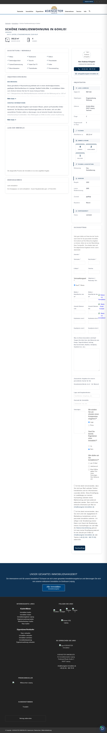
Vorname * (77, 259)
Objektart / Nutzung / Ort (92, 279)
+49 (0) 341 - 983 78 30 (89, 1)
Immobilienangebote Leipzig (25, 617)
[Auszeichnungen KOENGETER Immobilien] (25, 683)
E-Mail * (76, 268)
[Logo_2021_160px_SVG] (54, 9)
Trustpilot (25, 707)
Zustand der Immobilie (81, 400)
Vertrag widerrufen (25, 718)
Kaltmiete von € (79, 318)
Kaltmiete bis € (93, 318)
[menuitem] (20, 11)
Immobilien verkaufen (25, 635)
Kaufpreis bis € (93, 328)
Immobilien (15, 23)
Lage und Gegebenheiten (82, 392)
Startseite (8, 23)
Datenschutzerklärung (83, 528)
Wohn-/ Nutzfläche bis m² (93, 294)
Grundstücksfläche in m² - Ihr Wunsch (86, 384)
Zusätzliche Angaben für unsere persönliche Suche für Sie (84, 380)
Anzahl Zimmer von (79, 307)
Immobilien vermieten (25, 637)
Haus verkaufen (25, 633)
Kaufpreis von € (79, 328)
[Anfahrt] (98, 1)
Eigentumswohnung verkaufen (25, 642)
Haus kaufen (25, 623)
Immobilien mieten (25, 614)
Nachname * (92, 259)
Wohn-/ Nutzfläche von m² (79, 294)
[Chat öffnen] (103, 729)
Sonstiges (77, 409)
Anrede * (77, 254)
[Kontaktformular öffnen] (101, 1)
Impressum (30, 730)
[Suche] (89, 11)
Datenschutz (37, 730)
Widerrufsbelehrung (47, 730)
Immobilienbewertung (25, 640)
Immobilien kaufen (25, 612)
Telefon (90, 268)
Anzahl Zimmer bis (93, 307)
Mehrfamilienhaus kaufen (25, 621)
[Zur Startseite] (96, 1)
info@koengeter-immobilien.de (84, 507)
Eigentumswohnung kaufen (25, 619)
